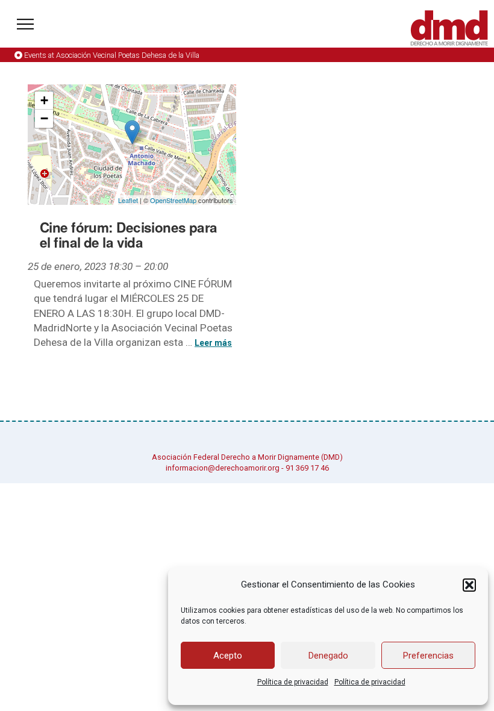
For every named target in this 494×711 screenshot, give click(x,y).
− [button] (44, 118)
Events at (111, 55)
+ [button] (44, 100)
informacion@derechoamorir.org (223, 467)
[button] (469, 585)
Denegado (328, 655)
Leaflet (128, 200)
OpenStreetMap (173, 200)
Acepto (227, 655)
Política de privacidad (292, 682)
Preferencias (428, 655)
